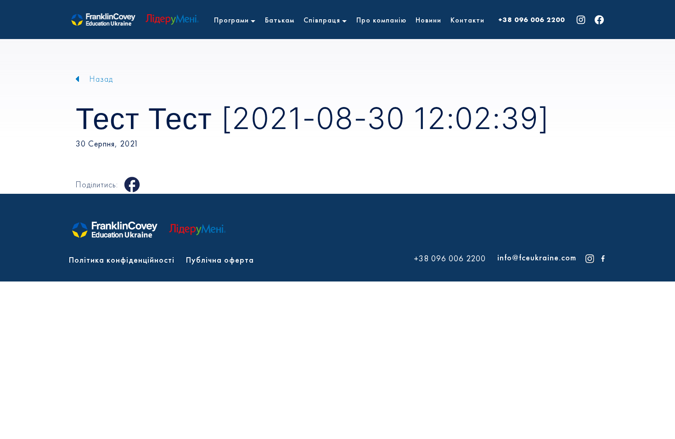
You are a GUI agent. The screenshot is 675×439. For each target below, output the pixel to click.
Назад (101, 78)
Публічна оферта (220, 259)
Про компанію (381, 20)
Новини (428, 20)
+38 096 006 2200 (531, 20)
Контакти (467, 20)
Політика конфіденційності (121, 259)
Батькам (279, 20)
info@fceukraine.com (536, 257)
